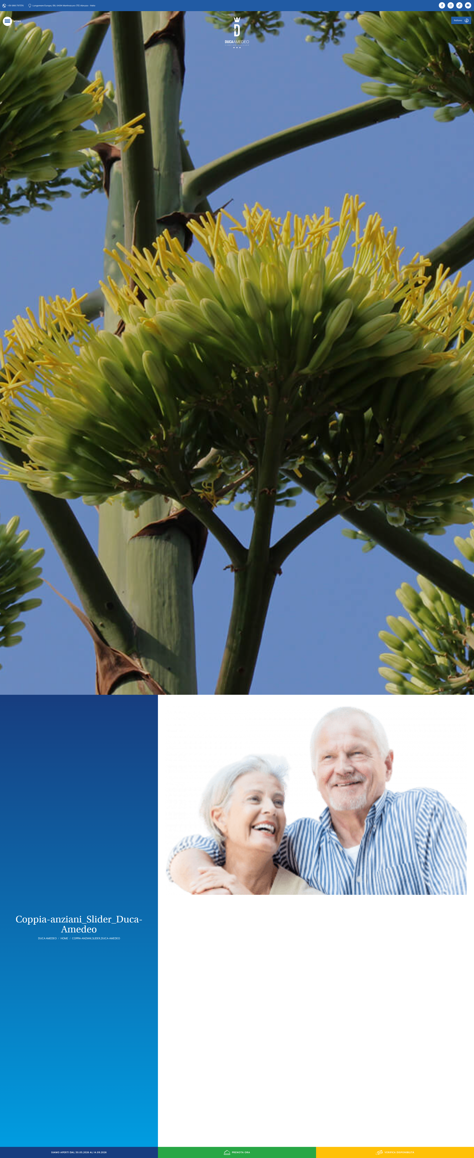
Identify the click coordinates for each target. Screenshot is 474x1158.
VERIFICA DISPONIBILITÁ (399, 1152)
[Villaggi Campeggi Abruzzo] (237, 32)
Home (64, 938)
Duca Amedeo (47, 938)
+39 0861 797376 (16, 5)
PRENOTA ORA (241, 1152)
